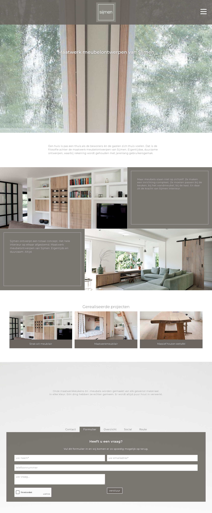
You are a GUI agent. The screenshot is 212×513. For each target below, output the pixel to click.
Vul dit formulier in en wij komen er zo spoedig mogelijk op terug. (106, 448)
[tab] (71, 429)
